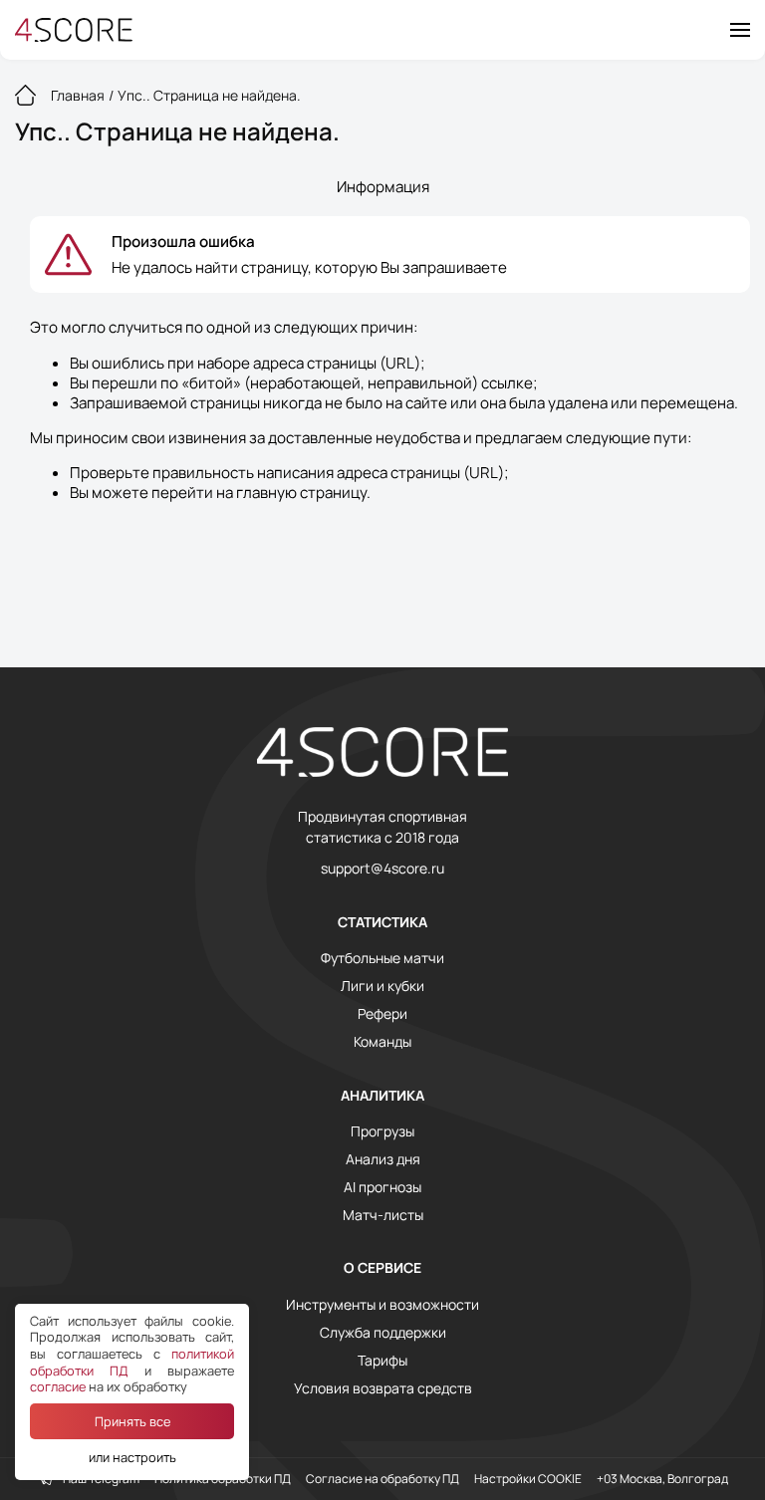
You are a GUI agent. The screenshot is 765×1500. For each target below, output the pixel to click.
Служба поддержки (383, 1333)
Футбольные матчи (382, 958)
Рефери (382, 1014)
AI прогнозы (382, 1187)
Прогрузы (382, 1131)
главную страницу (301, 492)
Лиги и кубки (382, 986)
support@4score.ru (382, 868)
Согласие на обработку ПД (382, 1479)
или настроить (132, 1457)
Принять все (132, 1421)
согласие (58, 1386)
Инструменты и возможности (382, 1305)
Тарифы (382, 1361)
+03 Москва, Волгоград (662, 1479)
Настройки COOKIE (528, 1479)
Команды (382, 1042)
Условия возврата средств (383, 1388)
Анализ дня (383, 1159)
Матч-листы (383, 1215)
